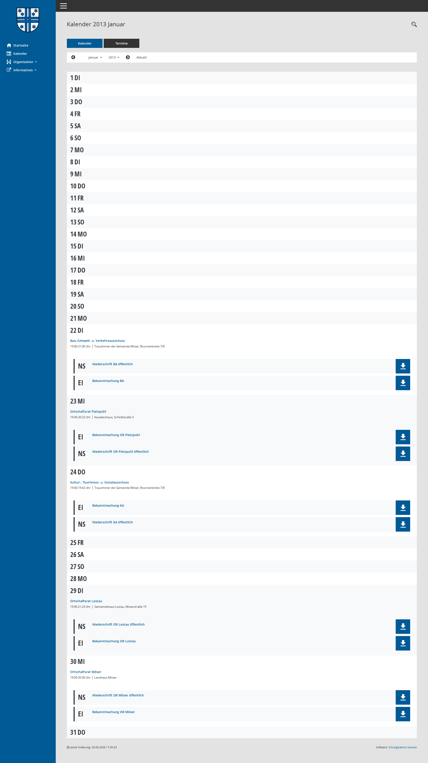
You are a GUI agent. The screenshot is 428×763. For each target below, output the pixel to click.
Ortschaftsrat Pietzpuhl (88, 411)
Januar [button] (93, 57)
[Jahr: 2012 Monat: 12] (73, 57)
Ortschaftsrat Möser (85, 672)
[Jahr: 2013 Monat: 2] (128, 57)
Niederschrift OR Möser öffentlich (118, 695)
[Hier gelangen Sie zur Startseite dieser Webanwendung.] (28, 20)
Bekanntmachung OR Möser (113, 712)
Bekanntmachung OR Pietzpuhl (116, 435)
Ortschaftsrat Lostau (86, 601)
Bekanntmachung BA (108, 381)
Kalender (20, 53)
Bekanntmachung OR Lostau (114, 641)
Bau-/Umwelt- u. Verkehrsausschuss (97, 341)
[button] (28, 62)
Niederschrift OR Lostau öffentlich (118, 624)
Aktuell (141, 57)
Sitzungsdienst (403, 747)
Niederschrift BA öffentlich (112, 364)
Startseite (20, 45)
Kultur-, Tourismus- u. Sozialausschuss (99, 482)
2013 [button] (113, 57)
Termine (121, 43)
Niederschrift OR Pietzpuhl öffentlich (120, 452)
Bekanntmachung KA (108, 506)
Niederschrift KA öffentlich (112, 522)
